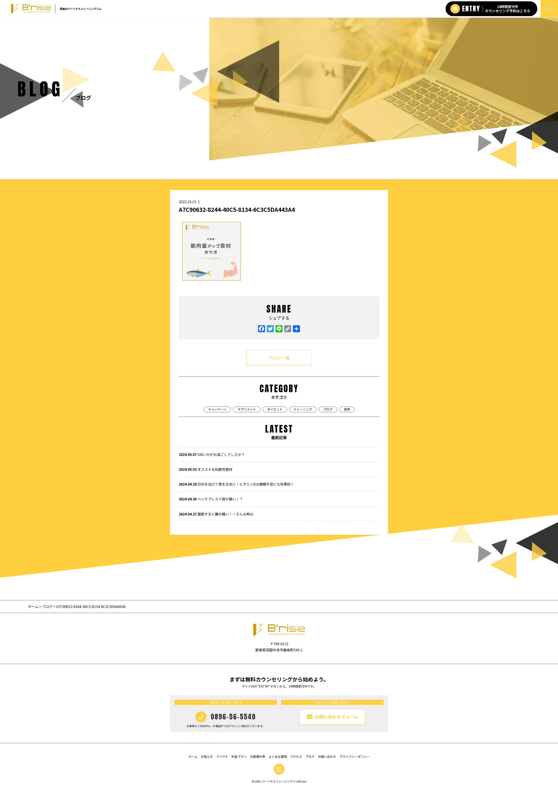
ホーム (33, 606)
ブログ (328, 409)
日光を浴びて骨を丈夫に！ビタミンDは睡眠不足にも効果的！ (236, 484)
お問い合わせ (327, 756)
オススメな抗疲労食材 (205, 469)
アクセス (296, 756)
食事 (347, 409)
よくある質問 (278, 756)
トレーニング (303, 409)
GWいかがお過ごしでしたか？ (212, 454)
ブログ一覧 (279, 357)
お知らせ (207, 756)
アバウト (222, 756)
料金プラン (239, 756)
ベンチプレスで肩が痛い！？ (211, 498)
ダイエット (274, 409)
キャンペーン (217, 409)
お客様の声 (257, 756)
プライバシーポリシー (354, 756)
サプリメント (247, 409)
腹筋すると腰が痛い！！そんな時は (216, 514)
